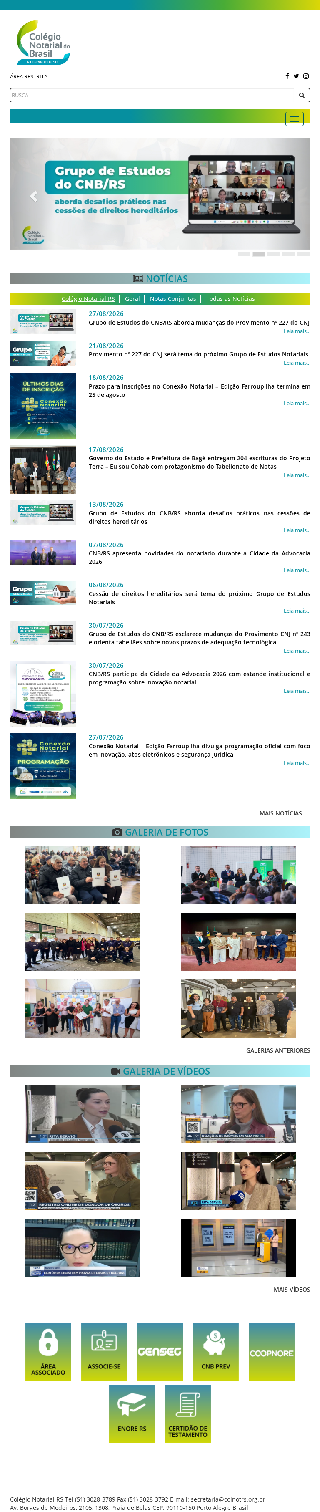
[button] (32, 194)
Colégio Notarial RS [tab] (88, 299)
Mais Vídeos (292, 1289)
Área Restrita (29, 76)
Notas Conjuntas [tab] (173, 299)
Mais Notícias (281, 813)
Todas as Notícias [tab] (230, 299)
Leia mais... (297, 331)
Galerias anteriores (278, 1050)
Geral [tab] (132, 299)
